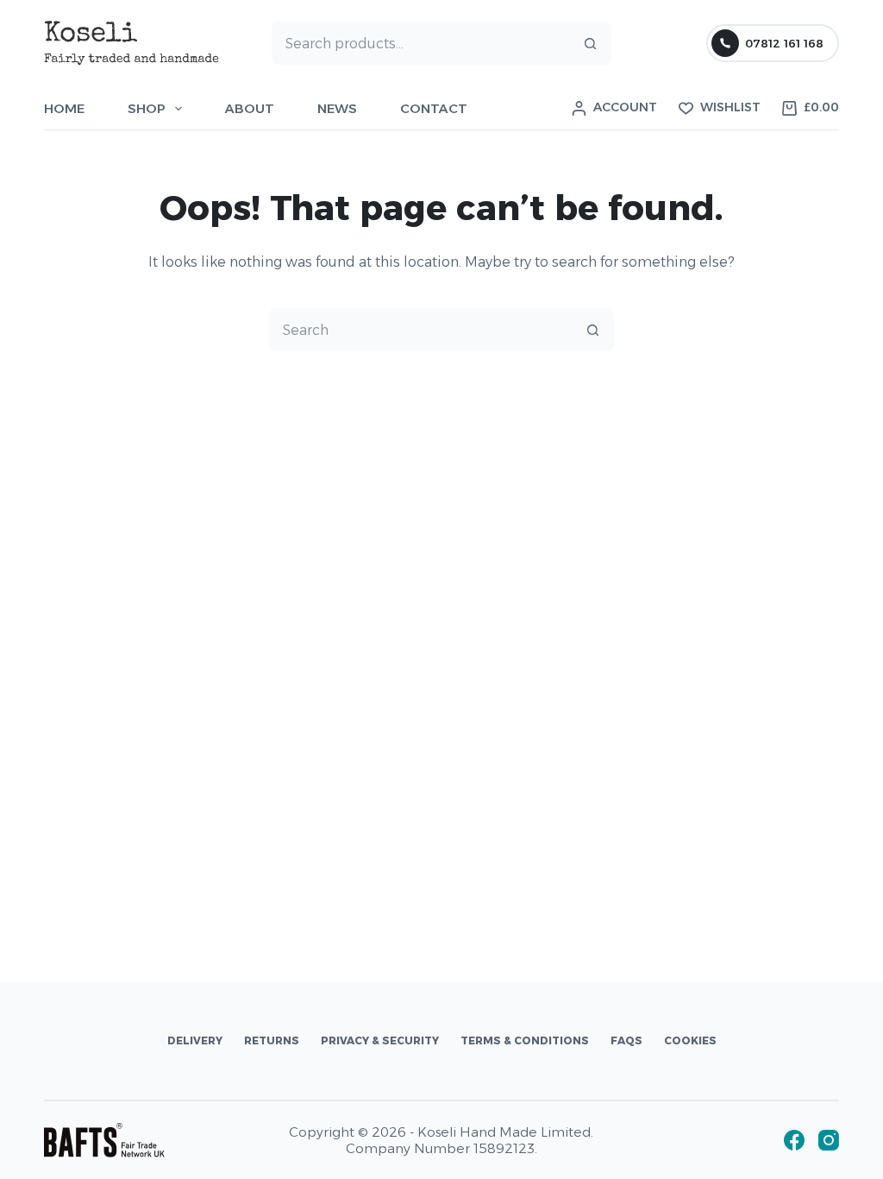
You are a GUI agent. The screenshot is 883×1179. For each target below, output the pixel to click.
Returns (271, 1040)
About (249, 108)
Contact (433, 108)
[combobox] (421, 43)
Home (64, 108)
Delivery (194, 1040)
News (337, 108)
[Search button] (590, 43)
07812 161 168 (784, 43)
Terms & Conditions (524, 1040)
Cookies (690, 1040)
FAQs (626, 1040)
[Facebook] (794, 1140)
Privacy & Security (380, 1040)
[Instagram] (828, 1140)
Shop (147, 108)
